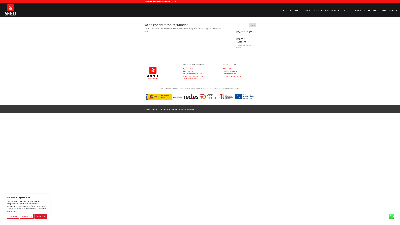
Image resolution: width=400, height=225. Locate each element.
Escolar (383, 10)
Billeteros (357, 10)
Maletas (298, 10)
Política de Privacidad (230, 71)
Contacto (393, 10)
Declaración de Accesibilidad (232, 76)
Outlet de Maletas (332, 10)
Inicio (282, 10)
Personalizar (13, 216)
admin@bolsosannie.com (194, 74)
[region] (27, 207)
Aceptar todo (40, 216)
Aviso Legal (227, 69)
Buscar (252, 25)
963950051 (189, 69)
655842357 (189, 71)
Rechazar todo (27, 216)
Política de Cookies (229, 74)
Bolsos (289, 10)
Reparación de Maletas (313, 10)
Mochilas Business (371, 10)
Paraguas (346, 10)
